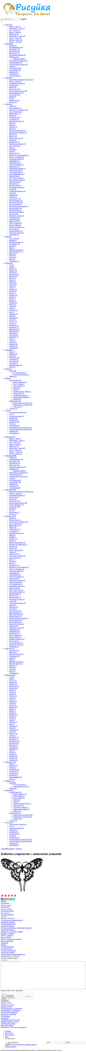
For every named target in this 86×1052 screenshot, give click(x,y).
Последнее (9, 1033)
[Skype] (14, 899)
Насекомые (10, 849)
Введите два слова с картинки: (12, 990)
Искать (24, 19)
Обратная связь (10, 1046)
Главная (4, 849)
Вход (7, 1037)
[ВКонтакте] (2, 899)
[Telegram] (8, 899)
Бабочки (19, 849)
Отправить (5, 1001)
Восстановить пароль (29, 1044)
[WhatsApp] (11, 899)
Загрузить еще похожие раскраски (13, 954)
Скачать (4, 901)
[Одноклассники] (5, 899)
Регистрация (9, 1035)
